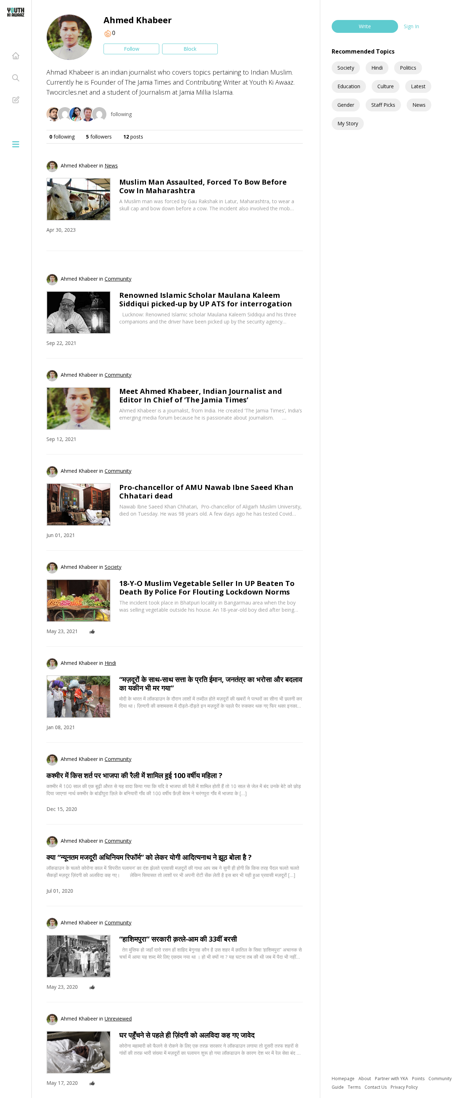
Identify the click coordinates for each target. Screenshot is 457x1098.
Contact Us (376, 1087)
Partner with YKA (392, 1079)
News (419, 104)
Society (345, 67)
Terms (355, 1087)
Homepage (344, 1079)
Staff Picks (383, 104)
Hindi (377, 67)
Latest (418, 86)
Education (348, 86)
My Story (347, 123)
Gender (345, 104)
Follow (131, 48)
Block (190, 48)
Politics (408, 67)
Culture (385, 86)
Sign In (411, 26)
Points (419, 1079)
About (365, 1079)
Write (365, 26)
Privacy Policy (404, 1087)
